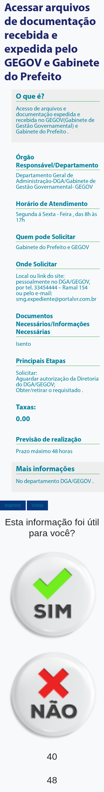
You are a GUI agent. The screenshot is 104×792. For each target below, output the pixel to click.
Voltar (37, 505)
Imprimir (13, 505)
